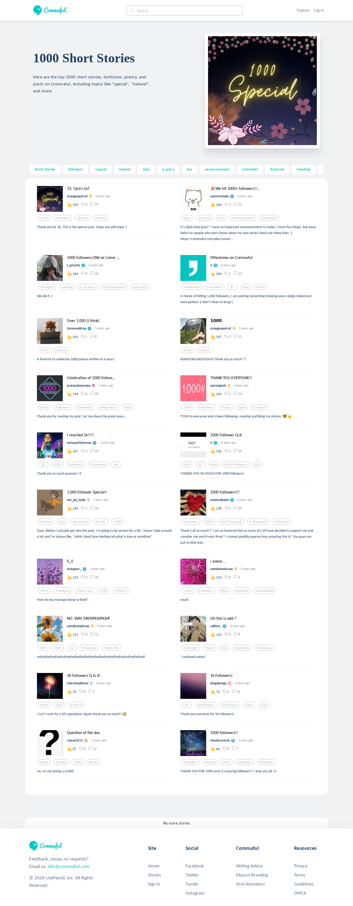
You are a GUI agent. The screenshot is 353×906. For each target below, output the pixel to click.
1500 (104, 591)
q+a (187, 464)
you (224, 648)
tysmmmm (98, 464)
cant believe (265, 591)
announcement (217, 169)
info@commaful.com (68, 866)
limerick (62, 350)
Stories (154, 875)
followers (75, 169)
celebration (108, 407)
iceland (124, 169)
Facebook (195, 866)
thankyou (63, 591)
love (263, 705)
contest (45, 521)
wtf (43, 648)
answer (100, 521)
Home (153, 866)
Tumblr (192, 884)
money (61, 762)
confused (190, 648)
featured (277, 169)
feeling (210, 762)
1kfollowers (205, 705)
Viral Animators (250, 884)
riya (246, 287)
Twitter (192, 875)
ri (232, 287)
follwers (121, 591)
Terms (299, 875)
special (100, 169)
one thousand (231, 521)
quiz (62, 521)
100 (257, 464)
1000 (44, 218)
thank (209, 648)
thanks (226, 407)
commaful (250, 169)
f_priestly (88, 287)
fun (189, 169)
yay (115, 464)
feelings (67, 287)
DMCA (300, 893)
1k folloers (230, 705)
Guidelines (303, 884)
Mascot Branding (252, 875)
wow (224, 591)
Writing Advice (249, 866)
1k (43, 464)
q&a (146, 169)
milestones (191, 287)
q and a (168, 169)
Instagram (195, 893)
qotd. (44, 762)
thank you (84, 591)
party (128, 407)
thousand (281, 521)
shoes (93, 762)
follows (204, 350)
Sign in (154, 884)
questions (80, 521)
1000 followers (113, 287)
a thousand (258, 521)
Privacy (301, 866)
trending (303, 169)
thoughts (47, 287)
